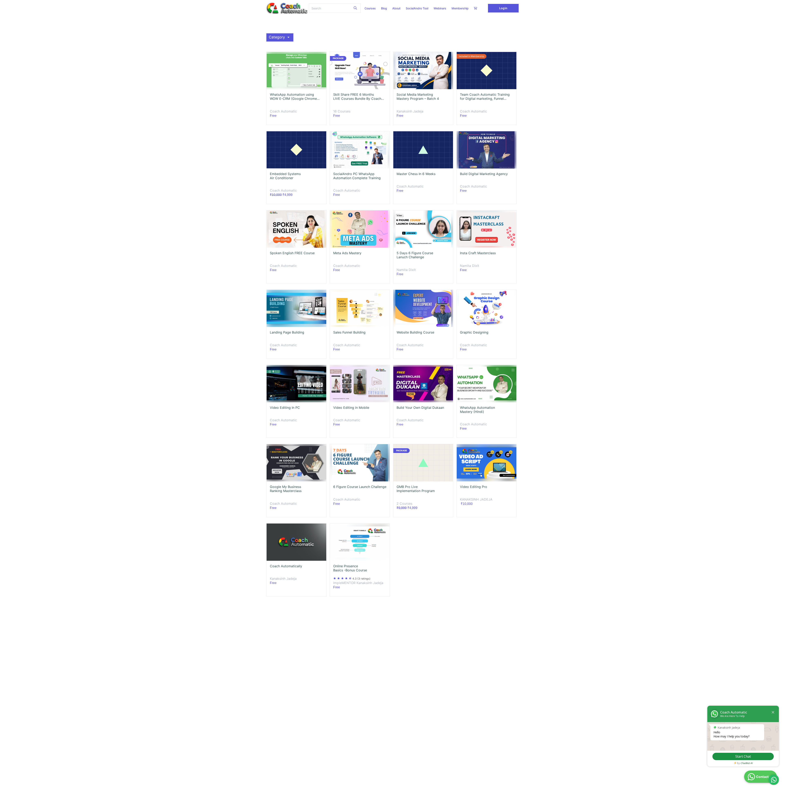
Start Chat (743, 756)
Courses (370, 8)
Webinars (440, 8)
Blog (384, 8)
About (396, 8)
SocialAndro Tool (417, 8)
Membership (460, 8)
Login (503, 8)
